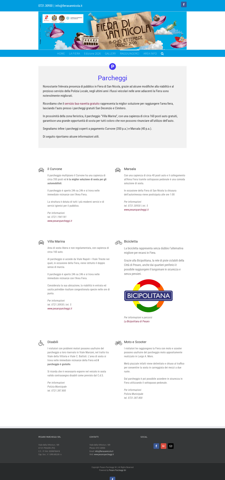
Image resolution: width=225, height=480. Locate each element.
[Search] (162, 53)
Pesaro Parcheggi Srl (117, 470)
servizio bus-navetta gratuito (82, 103)
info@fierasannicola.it (68, 6)
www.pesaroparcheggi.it (59, 220)
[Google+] (163, 446)
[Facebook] (156, 446)
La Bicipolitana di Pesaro (137, 321)
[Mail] (171, 446)
